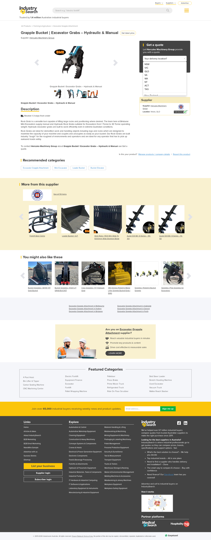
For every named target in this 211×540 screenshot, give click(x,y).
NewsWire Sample (31, 447)
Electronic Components (78, 456)
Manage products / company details (154, 154)
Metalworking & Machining (115, 431)
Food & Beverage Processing (80, 460)
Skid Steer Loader (157, 376)
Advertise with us (30, 452)
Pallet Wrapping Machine (76, 391)
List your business (43, 466)
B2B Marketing (30, 439)
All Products (26, 26)
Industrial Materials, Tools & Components (85, 472)
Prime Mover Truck (115, 384)
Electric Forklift (71, 376)
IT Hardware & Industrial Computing (83, 480)
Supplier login (43, 473)
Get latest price (128, 33)
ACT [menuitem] (147, 85)
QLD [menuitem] (147, 71)
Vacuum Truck (155, 387)
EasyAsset (169, 474)
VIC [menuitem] (146, 67)
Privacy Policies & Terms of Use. (82, 536)
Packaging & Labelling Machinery (117, 439)
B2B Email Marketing (32, 443)
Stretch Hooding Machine (160, 380)
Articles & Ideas (30, 431)
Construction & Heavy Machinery (82, 439)
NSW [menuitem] (147, 64)
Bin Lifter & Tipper (31, 381)
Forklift (68, 387)
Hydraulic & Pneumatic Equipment (82, 468)
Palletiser (111, 376)
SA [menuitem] (146, 75)
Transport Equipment (112, 460)
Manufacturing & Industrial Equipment (84, 492)
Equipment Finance (73, 380)
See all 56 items (60, 194)
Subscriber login (43, 479)
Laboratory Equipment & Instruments (83, 488)
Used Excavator (156, 384)
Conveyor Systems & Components (82, 443)
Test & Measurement (112, 456)
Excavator (69, 384)
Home (26, 427)
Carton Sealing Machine (33, 385)
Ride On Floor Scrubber (117, 391)
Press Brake (112, 380)
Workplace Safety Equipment (115, 488)
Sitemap (27, 460)
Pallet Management (112, 443)
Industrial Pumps (75, 476)
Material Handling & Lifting (115, 427)
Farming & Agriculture (42, 26)
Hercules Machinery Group (42, 38)
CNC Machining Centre (33, 388)
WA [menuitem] (146, 78)
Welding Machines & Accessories (117, 476)
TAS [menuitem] (147, 89)
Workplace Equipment (113, 484)
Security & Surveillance (113, 452)
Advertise (185, 3)
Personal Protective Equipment (116, 447)
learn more (115, 353)
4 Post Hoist (28, 377)
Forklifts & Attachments (78, 464)
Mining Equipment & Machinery (116, 435)
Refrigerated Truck (115, 387)
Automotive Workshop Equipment (82, 431)
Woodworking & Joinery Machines (117, 480)
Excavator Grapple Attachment (65, 26)
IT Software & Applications (79, 484)
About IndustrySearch (32, 435)
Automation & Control (77, 427)
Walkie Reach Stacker (158, 391)
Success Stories (30, 456)
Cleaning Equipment (77, 435)
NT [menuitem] (146, 82)
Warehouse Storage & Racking (116, 468)
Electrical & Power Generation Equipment (85, 452)
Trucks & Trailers (110, 464)
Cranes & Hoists (75, 447)
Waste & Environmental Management (119, 472)
